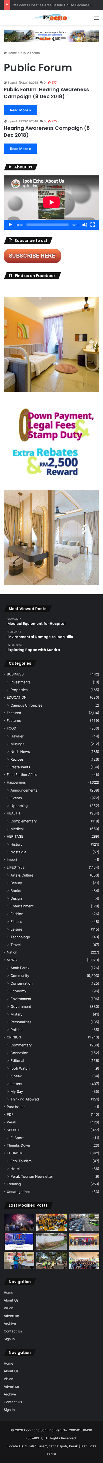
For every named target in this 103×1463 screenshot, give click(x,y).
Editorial (17, 1060)
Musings (17, 744)
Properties (19, 690)
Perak (11, 1122)
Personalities (20, 1022)
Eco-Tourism (21, 1161)
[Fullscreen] (92, 224)
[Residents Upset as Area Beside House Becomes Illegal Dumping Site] (51, 1241)
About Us (11, 1300)
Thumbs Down (18, 1145)
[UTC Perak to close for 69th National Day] (19, 1241)
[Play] (10, 224)
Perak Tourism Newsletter (31, 1176)
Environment (20, 999)
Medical (17, 829)
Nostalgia (18, 852)
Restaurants (20, 767)
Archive (10, 1323)
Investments (20, 682)
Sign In (9, 1339)
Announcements (23, 790)
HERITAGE (15, 836)
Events (16, 798)
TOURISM (14, 1153)
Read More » (20, 110)
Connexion (19, 1053)
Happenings (16, 782)
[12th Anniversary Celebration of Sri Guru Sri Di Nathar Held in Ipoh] (51, 1222)
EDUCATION (16, 697)
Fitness (16, 921)
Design (16, 898)
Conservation (21, 983)
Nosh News (20, 751)
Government (20, 1006)
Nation (12, 952)
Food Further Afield (22, 775)
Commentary (21, 1045)
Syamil (12, 82)
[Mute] (84, 224)
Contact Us (13, 1331)
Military (16, 1014)
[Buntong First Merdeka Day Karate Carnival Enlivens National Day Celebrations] (19, 1260)
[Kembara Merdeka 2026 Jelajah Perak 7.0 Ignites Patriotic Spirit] (84, 1260)
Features (14, 721)
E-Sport (17, 1138)
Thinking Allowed (24, 1099)
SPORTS (13, 1130)
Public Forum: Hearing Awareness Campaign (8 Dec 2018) (46, 93)
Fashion (16, 914)
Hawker (17, 736)
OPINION (14, 1037)
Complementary (23, 821)
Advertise (11, 1316)
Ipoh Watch (20, 1068)
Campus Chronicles (26, 705)
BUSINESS (15, 674)
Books (15, 890)
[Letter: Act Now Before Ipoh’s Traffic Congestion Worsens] (84, 1222)
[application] (51, 202)
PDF (10, 1114)
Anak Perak (20, 968)
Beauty (16, 883)
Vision (8, 1308)
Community (19, 975)
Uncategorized (18, 1192)
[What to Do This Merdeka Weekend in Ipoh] (19, 1222)
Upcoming (19, 806)
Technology (20, 937)
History (16, 844)
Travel (15, 945)
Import (12, 860)
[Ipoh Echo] (52, 17)
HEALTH (13, 813)
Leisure (16, 929)
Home (12, 53)
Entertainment (22, 906)
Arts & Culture (21, 875)
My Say (16, 1091)
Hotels (15, 1169)
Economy (18, 991)
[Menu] (96, 19)
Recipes (17, 759)
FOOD (11, 728)
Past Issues (16, 1107)
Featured (14, 713)
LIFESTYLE (15, 867)
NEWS (12, 960)
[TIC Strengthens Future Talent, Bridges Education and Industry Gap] (84, 1241)
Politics (16, 1029)
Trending (14, 1184)
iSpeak (16, 1076)
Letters (16, 1084)
